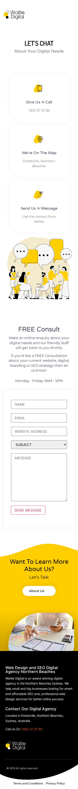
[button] (72, 13)
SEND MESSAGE (28, 510)
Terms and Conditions (28, 783)
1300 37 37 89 (31, 729)
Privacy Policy (55, 783)
